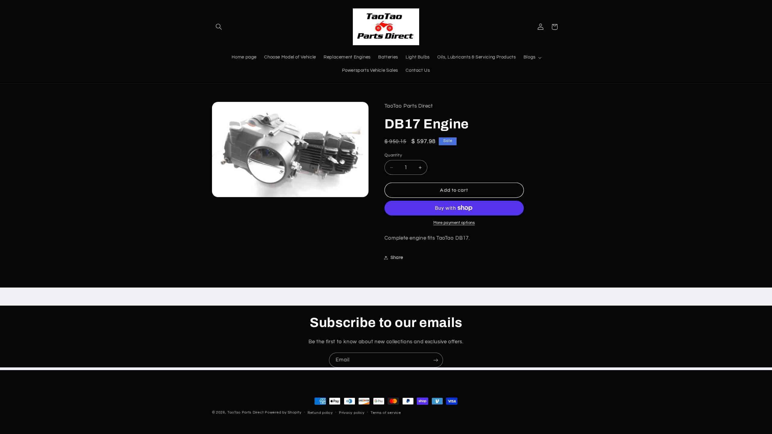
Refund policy (320, 412)
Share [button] (397, 257)
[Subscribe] (436, 360)
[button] (219, 27)
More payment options (454, 223)
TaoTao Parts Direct (245, 412)
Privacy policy (351, 412)
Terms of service (386, 412)
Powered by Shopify (283, 412)
